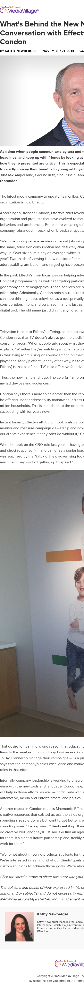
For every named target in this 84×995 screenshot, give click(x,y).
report (63, 241)
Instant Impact (11, 422)
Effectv (37, 202)
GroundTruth (45, 175)
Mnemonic (64, 809)
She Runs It (66, 175)
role (47, 445)
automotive (9, 798)
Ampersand (23, 175)
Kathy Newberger (21, 51)
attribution (47, 422)
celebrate (55, 394)
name (28, 377)
